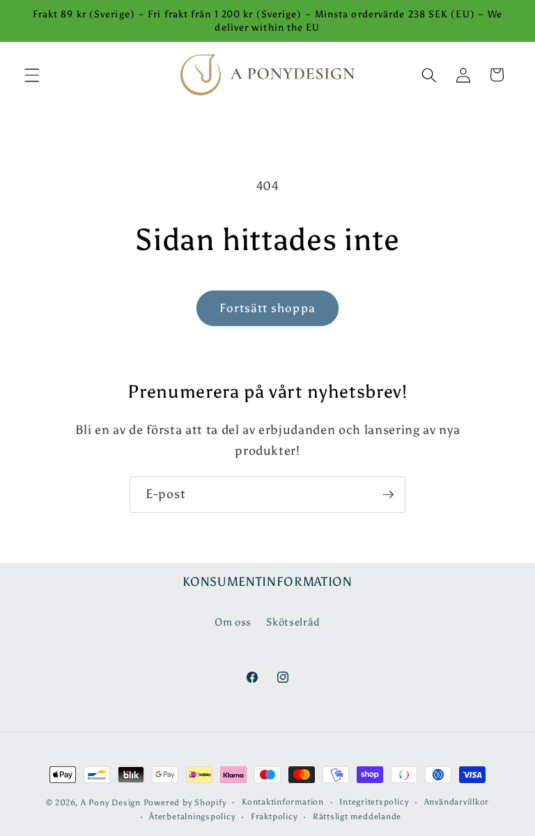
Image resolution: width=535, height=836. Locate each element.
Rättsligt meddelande (357, 816)
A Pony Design (111, 802)
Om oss (233, 621)
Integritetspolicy (373, 802)
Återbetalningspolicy (192, 816)
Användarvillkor (457, 802)
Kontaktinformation (283, 802)
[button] (32, 74)
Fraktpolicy (274, 816)
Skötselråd (293, 621)
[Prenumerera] (388, 495)
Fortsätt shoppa (267, 308)
